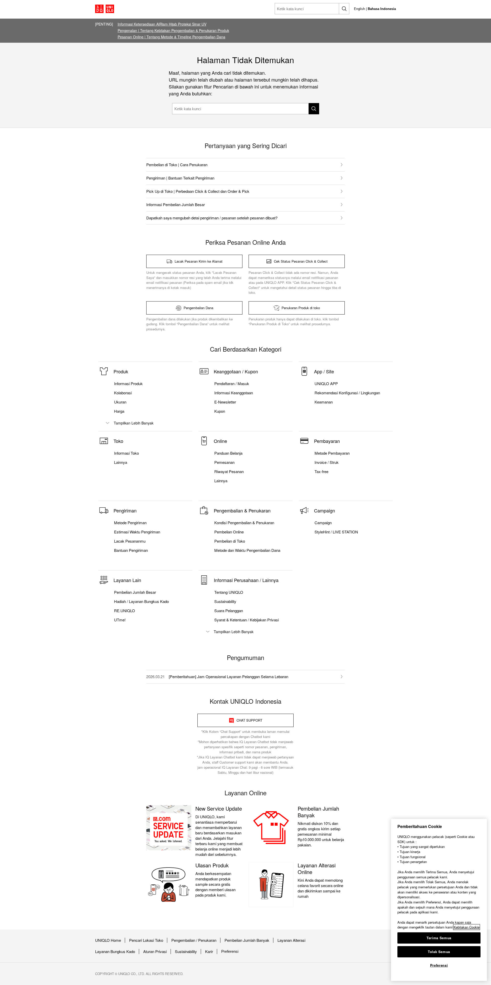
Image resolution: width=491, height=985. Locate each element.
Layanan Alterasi (291, 940)
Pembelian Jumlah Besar (135, 592)
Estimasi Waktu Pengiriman (137, 531)
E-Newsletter (225, 402)
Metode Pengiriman (130, 522)
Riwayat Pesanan (229, 471)
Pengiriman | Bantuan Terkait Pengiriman (180, 178)
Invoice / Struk (327, 462)
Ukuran (120, 402)
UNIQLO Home (108, 940)
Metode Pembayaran (332, 453)
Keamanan (324, 402)
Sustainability (186, 951)
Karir (209, 951)
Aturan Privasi (155, 951)
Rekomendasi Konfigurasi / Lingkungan (347, 392)
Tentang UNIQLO (228, 592)
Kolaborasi (123, 392)
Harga (119, 411)
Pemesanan (224, 462)
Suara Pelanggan (228, 610)
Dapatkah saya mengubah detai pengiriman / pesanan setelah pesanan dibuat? (211, 217)
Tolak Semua (439, 951)
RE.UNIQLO (124, 610)
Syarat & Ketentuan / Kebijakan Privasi (246, 619)
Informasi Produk (128, 383)
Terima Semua (439, 937)
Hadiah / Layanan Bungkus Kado (141, 601)
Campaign (323, 522)
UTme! (120, 619)
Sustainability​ (225, 601)
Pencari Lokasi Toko (146, 940)
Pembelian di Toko (229, 541)
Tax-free (321, 471)
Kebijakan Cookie (466, 927)
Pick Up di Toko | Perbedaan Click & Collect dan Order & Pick (197, 191)
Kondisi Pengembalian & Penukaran (244, 522)
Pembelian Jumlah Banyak (247, 940)
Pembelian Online (229, 531)
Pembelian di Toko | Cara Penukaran (176, 164)
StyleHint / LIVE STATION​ (336, 531)
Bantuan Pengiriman (131, 550)
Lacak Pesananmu (130, 541)
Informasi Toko (126, 453)
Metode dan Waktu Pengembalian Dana (247, 550)
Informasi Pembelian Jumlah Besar (175, 204)
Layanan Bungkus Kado (115, 951)
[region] (439, 900)
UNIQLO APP (326, 383)
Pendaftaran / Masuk (231, 383)
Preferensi (229, 951)
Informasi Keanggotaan (233, 392)
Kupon (219, 411)
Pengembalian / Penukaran (193, 940)
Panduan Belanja (228, 453)
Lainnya (120, 462)
